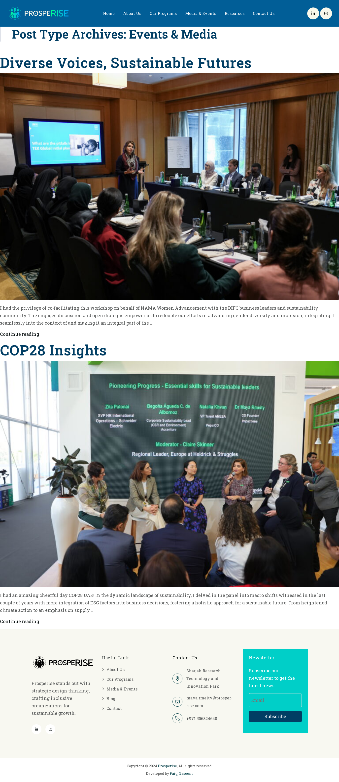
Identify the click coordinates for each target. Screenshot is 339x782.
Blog (110, 698)
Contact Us (263, 13)
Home (109, 13)
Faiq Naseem (181, 773)
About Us (132, 13)
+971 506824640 (201, 718)
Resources (234, 13)
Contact (114, 708)
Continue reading (19, 334)
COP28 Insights (53, 350)
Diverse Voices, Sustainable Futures (126, 62)
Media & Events (200, 13)
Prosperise (167, 766)
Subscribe (275, 716)
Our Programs (163, 13)
